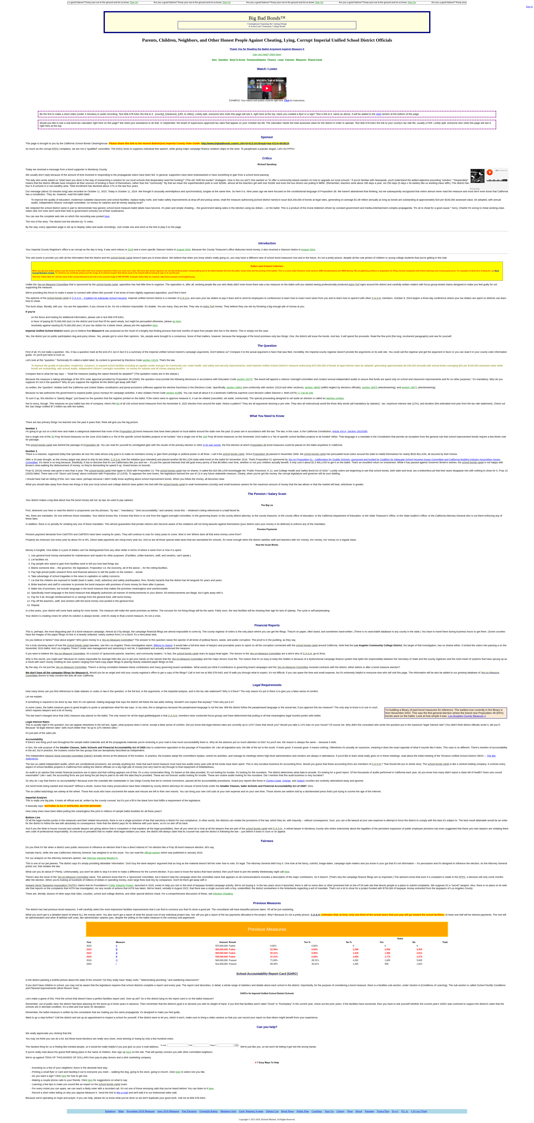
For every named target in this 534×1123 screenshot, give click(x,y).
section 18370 (370, 387)
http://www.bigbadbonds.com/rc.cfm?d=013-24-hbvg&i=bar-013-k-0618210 (245, 143)
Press (350, 1111)
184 (205, 436)
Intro (214, 60)
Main (121, 1111)
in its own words (212, 445)
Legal (281, 60)
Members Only (228, 1111)
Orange (286, 780)
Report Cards (315, 60)
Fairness (289, 60)
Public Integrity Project (120, 885)
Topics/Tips (383, 1111)
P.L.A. (404, 1111)
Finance (272, 60)
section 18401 (234, 387)
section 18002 (312, 387)
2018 (130, 249)
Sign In (529, 7)
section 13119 (150, 360)
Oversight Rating (208, 1111)
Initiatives (110, 1111)
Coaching (317, 1111)
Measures (301, 60)
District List (272, 1111)
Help (378, 114)
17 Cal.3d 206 (305, 392)
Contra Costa (273, 780)
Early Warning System (251, 1111)
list (117, 403)
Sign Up (148, 2)
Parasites (369, 1111)
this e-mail (122, 1092)
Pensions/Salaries (256, 60)
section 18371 (409, 387)
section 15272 (244, 379)
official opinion (152, 852)
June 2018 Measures (168, 1111)
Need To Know (237, 60)
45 (52, 436)
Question (223, 60)
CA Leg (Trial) (419, 1111)
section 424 (172, 392)
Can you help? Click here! (267, 54)
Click (287, 100)
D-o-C (395, 1111)
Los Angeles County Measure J (467, 716)
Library (340, 1111)
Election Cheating (223, 893)
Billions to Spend (163, 645)
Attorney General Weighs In (102, 858)
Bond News (287, 1111)
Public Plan (303, 1111)
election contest (335, 398)
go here (176, 321)
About (358, 1111)
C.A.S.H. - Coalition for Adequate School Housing (99, 298)
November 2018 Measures (141, 1111)
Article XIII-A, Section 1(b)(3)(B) (349, 431)
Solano (301, 780)
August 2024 (184, 249)
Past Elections (189, 1111)
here (106, 216)
